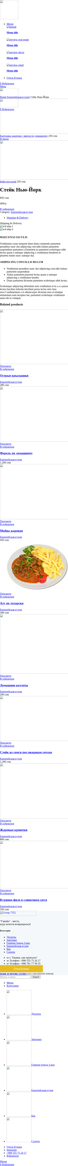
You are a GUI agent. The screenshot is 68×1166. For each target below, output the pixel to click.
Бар (9, 949)
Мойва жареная (11, 530)
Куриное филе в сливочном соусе (23, 900)
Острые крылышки (14, 375)
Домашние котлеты (14, 685)
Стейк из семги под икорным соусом (26, 752)
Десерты (11, 937)
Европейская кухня (18, 97)
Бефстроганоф (8, 181)
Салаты (11, 952)
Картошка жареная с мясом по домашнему (24, 136)
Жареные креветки (13, 830)
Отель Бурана (21, 968)
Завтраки (12, 940)
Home (3, 97)
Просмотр (5, 366)
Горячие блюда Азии (18, 943)
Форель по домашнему (16, 453)
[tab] (37, 217)
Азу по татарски (11, 603)
